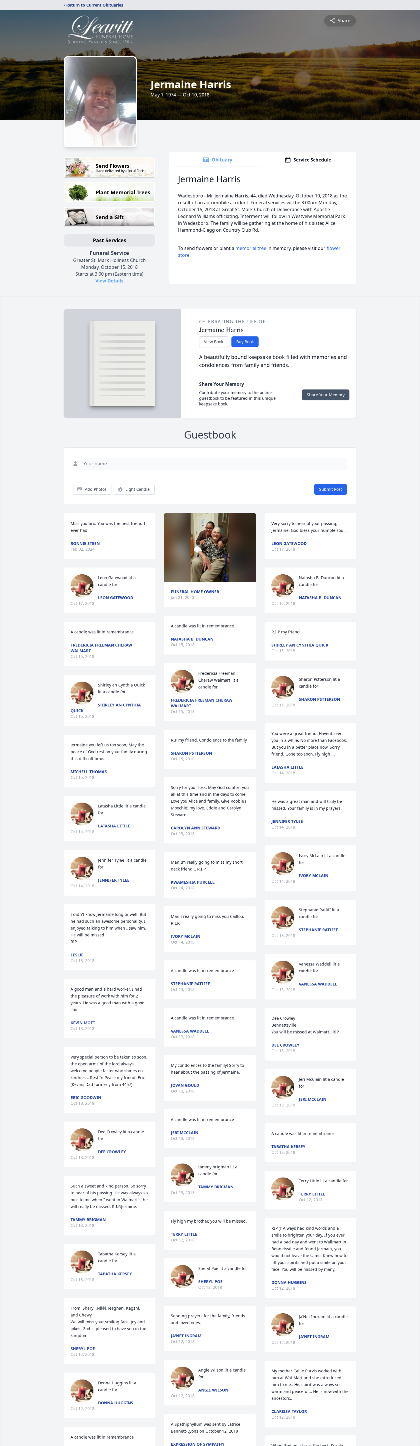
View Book (213, 341)
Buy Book (245, 341)
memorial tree (250, 248)
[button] (210, 547)
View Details (109, 281)
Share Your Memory (326, 394)
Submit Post (330, 489)
